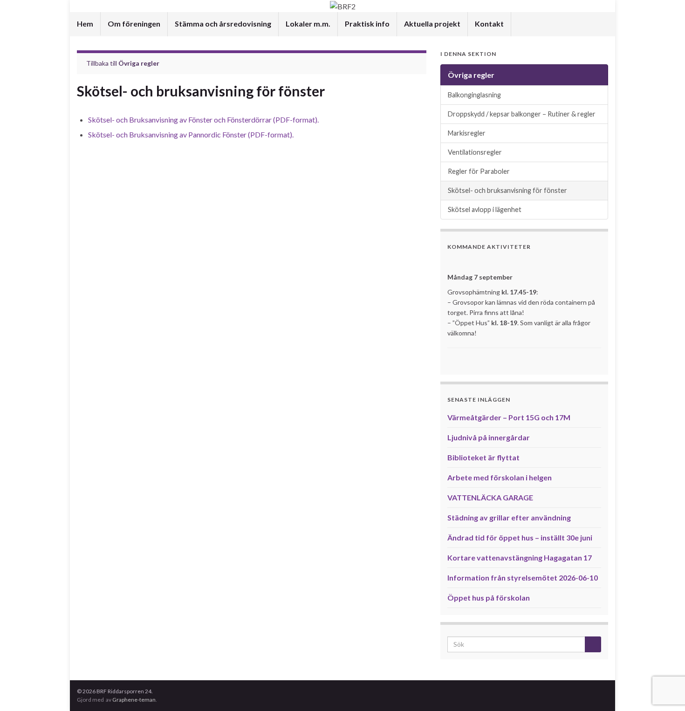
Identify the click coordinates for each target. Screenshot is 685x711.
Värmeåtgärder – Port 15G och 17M (508, 417)
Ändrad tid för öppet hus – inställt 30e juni (519, 537)
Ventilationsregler (475, 152)
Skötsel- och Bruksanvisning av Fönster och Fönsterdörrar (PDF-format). (203, 119)
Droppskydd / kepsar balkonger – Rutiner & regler (522, 114)
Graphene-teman (134, 699)
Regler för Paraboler (479, 171)
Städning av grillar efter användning (509, 517)
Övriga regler (138, 63)
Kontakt (489, 23)
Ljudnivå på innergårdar (488, 437)
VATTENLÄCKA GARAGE (490, 497)
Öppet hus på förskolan (488, 597)
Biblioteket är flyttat (483, 457)
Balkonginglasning (474, 95)
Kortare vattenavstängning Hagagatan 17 (519, 557)
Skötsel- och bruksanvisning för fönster (507, 190)
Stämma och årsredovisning (223, 23)
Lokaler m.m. (308, 23)
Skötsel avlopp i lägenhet (484, 209)
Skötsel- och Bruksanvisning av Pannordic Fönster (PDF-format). (191, 134)
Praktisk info (367, 23)
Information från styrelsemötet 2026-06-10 (522, 577)
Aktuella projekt (432, 23)
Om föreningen (134, 23)
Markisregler (467, 133)
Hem (85, 23)
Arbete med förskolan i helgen (499, 477)
